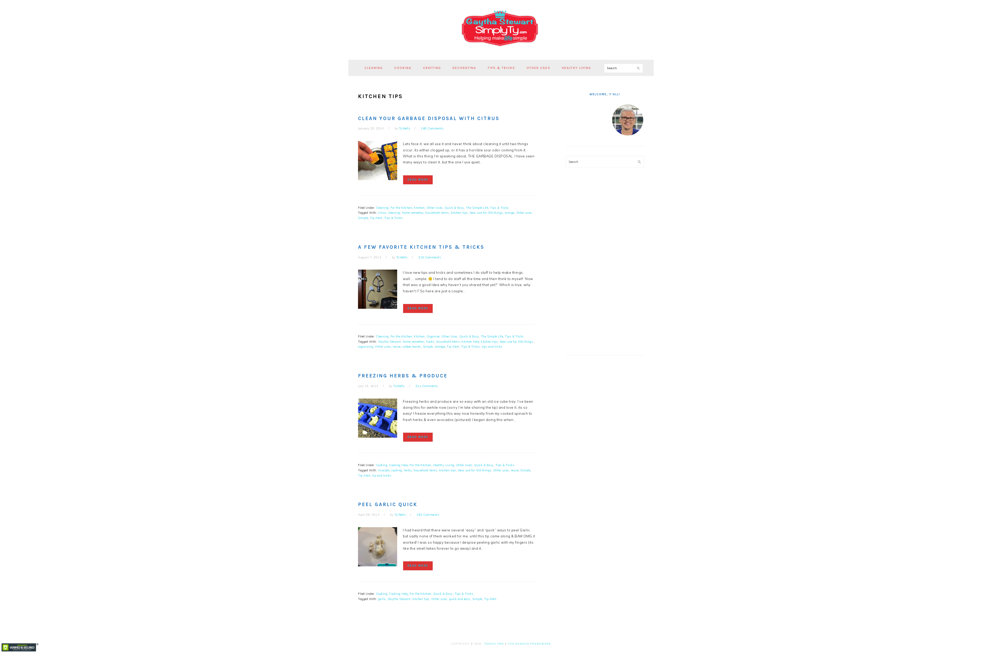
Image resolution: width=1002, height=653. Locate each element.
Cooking (381, 465)
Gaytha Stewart (389, 341)
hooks (430, 341)
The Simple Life (477, 208)
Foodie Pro (494, 643)
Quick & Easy (454, 208)
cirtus (382, 213)
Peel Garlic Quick (388, 504)
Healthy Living (443, 465)
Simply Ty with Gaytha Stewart (501, 28)
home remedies (413, 213)
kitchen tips (459, 213)
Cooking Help (398, 465)
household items (437, 213)
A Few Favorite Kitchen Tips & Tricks (421, 247)
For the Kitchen (401, 208)
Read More (418, 179)
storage (440, 346)
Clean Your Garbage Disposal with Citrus (428, 118)
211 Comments (426, 386)
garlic (382, 599)
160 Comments (432, 128)
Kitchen (419, 208)
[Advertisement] (605, 265)
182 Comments (427, 515)
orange (509, 213)
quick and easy (459, 599)
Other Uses (435, 208)
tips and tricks (492, 346)
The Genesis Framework (529, 643)
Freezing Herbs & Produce (403, 376)
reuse (397, 346)
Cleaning (382, 208)
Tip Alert (376, 218)
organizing (365, 346)
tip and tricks (381, 475)
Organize (433, 336)
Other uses (524, 213)
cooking (396, 470)
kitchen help (470, 341)
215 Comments (429, 257)
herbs (408, 470)
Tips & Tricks (499, 208)
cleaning (394, 213)
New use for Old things (486, 213)
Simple (363, 218)
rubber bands (411, 346)
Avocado (384, 470)
